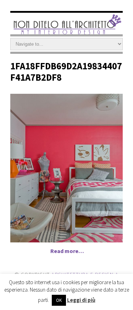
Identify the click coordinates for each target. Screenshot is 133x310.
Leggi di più (81, 300)
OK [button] (59, 300)
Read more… (67, 250)
